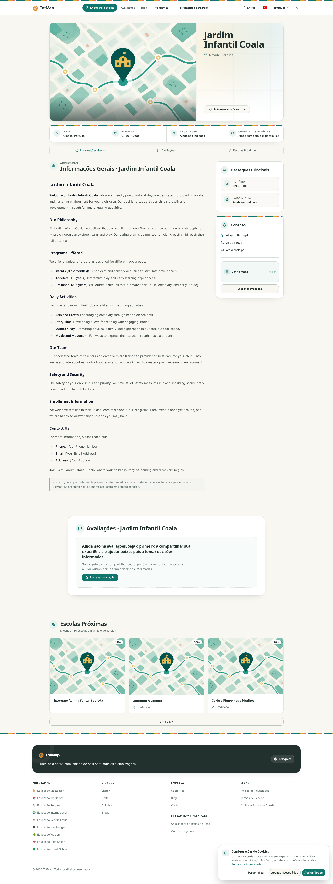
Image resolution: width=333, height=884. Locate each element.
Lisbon (106, 790)
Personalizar (256, 872)
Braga (105, 812)
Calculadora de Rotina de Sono (190, 823)
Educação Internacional (49, 812)
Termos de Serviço (252, 798)
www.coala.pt (235, 250)
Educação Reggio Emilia (49, 819)
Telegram (285, 759)
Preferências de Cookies (260, 805)
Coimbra (107, 805)
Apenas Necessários (284, 872)
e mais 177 (166, 721)
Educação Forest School (49, 849)
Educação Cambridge (48, 827)
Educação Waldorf (46, 834)
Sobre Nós (177, 790)
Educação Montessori (48, 790)
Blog (144, 7)
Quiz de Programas (183, 831)
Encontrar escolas (102, 7)
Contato (176, 805)
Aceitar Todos (313, 872)
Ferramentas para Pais (193, 7)
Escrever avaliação (249, 288)
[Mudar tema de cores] (297, 8)
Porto (105, 798)
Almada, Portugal (237, 235)
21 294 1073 (234, 242)
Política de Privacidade (254, 790)
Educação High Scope (48, 841)
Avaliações (128, 7)
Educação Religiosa (47, 805)
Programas (161, 7)
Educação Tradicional (48, 798)
